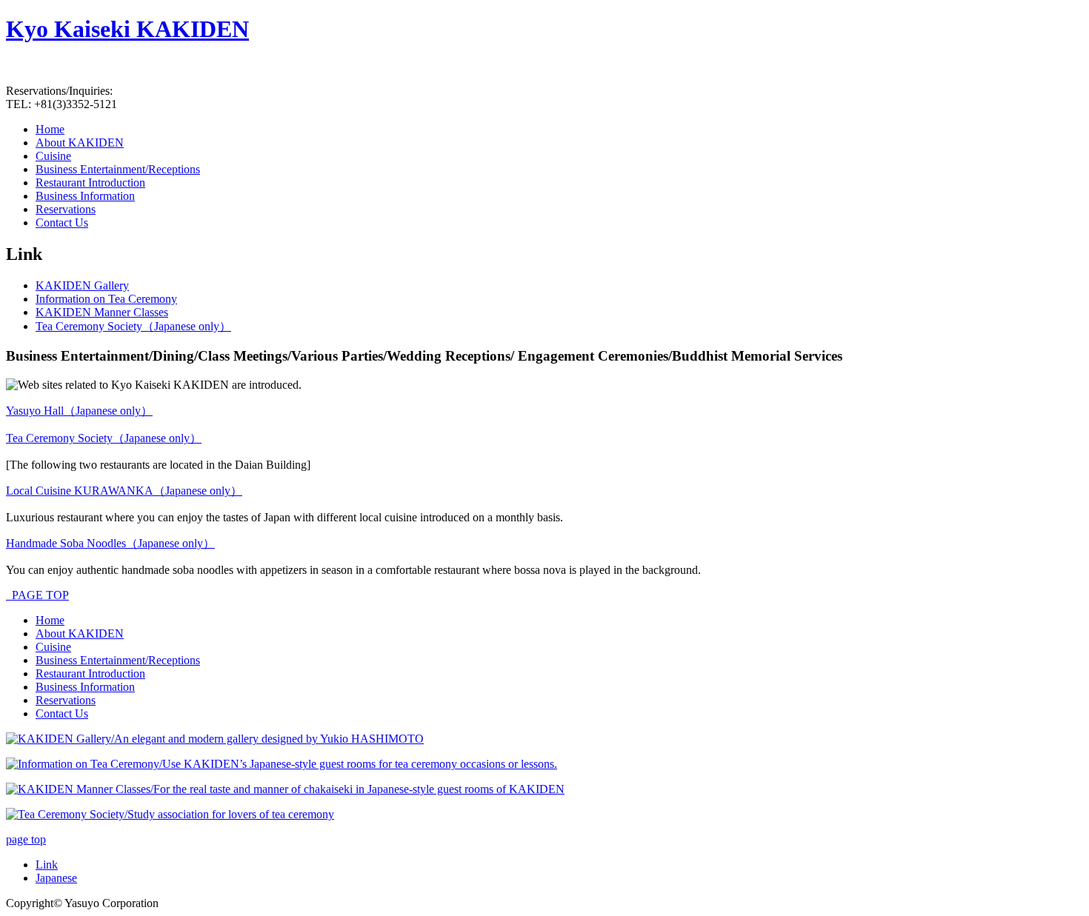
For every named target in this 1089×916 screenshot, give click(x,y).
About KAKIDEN (80, 633)
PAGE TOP (37, 595)
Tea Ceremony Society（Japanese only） (104, 438)
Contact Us (62, 713)
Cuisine (53, 647)
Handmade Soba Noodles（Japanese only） (110, 543)
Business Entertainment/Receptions (118, 660)
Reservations (66, 700)
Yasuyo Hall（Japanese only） (79, 410)
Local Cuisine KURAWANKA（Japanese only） (124, 490)
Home (50, 620)
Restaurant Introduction (90, 673)
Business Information (85, 687)
